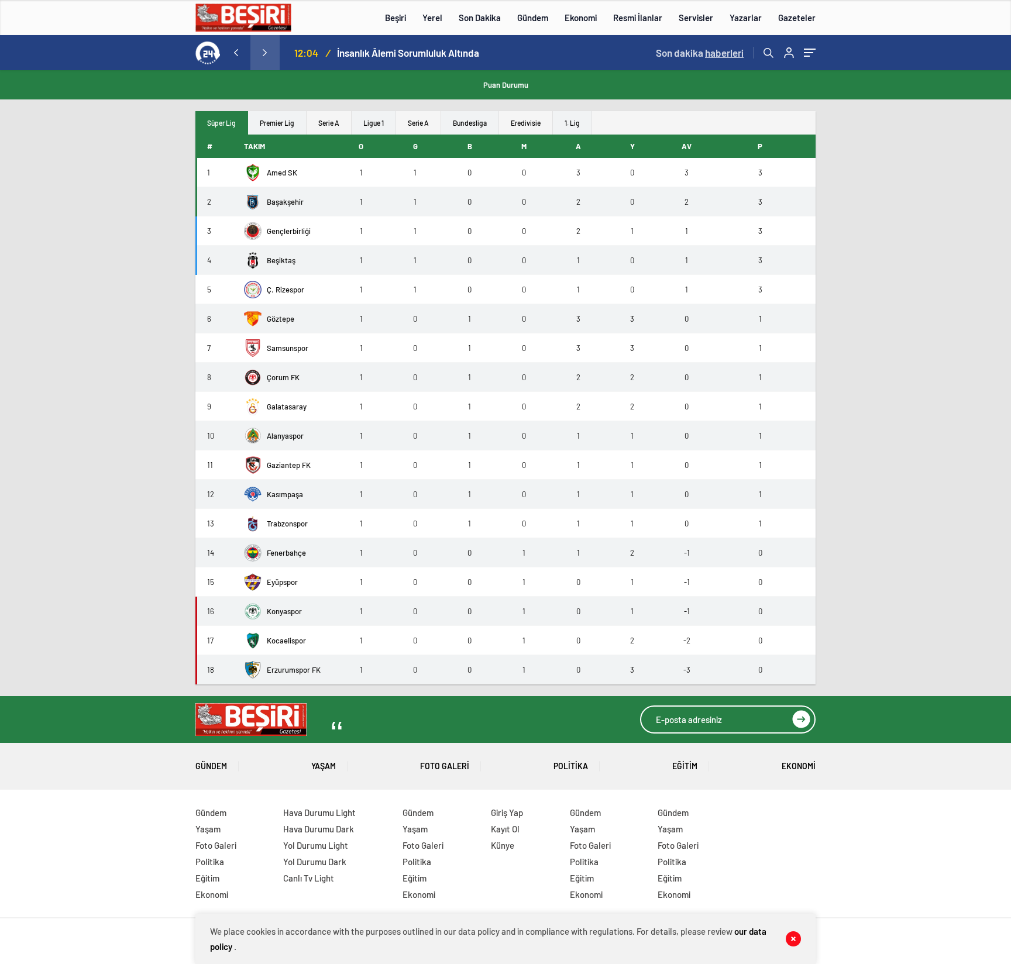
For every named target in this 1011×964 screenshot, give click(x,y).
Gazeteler (797, 17)
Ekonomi (581, 17)
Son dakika (700, 52)
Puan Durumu (505, 84)
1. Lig (572, 123)
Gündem (532, 17)
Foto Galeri (444, 766)
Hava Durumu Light (319, 812)
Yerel (432, 17)
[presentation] (235, 52)
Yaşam (323, 766)
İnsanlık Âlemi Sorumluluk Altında (408, 52)
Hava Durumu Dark (318, 829)
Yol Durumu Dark (314, 861)
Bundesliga (470, 123)
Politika (570, 766)
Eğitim (684, 766)
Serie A (328, 123)
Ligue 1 (373, 123)
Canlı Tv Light (308, 878)
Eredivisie (526, 123)
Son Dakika (480, 17)
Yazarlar (746, 17)
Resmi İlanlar (637, 17)
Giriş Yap (507, 812)
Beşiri (395, 17)
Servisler (696, 17)
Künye (502, 845)
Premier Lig (277, 123)
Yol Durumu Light (315, 845)
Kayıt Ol (505, 829)
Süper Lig (221, 123)
